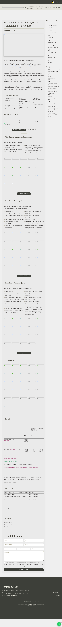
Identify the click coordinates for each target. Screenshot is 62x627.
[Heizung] (22, 64)
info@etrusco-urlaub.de (12, 595)
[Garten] (13, 66)
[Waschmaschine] (14, 68)
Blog (54, 7)
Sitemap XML (57, 595)
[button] (7, 161)
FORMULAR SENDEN (24, 569)
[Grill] (11, 64)
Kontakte (58, 7)
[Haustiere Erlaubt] (24, 66)
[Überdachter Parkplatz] (35, 64)
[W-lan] (20, 68)
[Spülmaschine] (7, 66)
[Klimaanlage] (7, 64)
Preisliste (32, 129)
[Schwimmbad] (7, 68)
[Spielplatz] (31, 66)
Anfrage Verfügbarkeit (20, 129)
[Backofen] (17, 66)
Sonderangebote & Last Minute (39, 7)
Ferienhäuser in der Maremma (30, 7)
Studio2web (29, 605)
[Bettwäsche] (16, 64)
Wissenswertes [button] (48, 7)
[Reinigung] (27, 64)
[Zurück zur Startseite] (12, 7)
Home (24, 7)
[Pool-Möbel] (38, 66)
